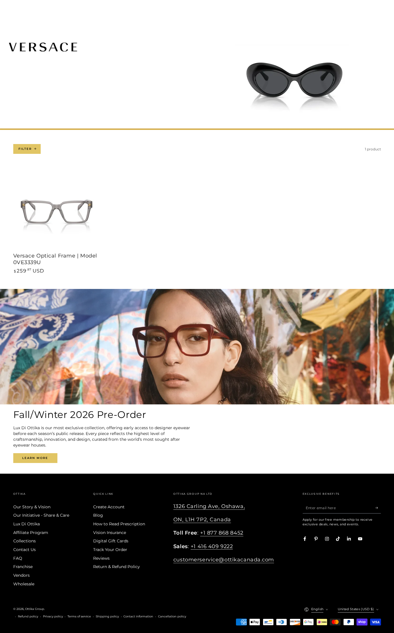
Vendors (21, 575)
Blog (98, 515)
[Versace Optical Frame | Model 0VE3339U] (56, 208)
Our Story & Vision (31, 507)
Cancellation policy (172, 616)
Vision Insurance (109, 532)
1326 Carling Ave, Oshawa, (209, 506)
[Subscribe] (378, 508)
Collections (24, 541)
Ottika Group (34, 609)
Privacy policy (53, 616)
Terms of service (79, 616)
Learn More (35, 458)
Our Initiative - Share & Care (41, 515)
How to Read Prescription (119, 524)
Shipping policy (107, 616)
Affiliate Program (30, 532)
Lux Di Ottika (26, 524)
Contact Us (24, 549)
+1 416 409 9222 (212, 546)
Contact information (138, 616)
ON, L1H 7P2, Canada (202, 519)
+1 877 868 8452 (221, 533)
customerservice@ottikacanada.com (223, 560)
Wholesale (23, 584)
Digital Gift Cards (110, 541)
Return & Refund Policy (116, 566)
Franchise (23, 566)
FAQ (17, 558)
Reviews (101, 558)
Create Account (109, 507)
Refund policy (28, 616)
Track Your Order (110, 549)
